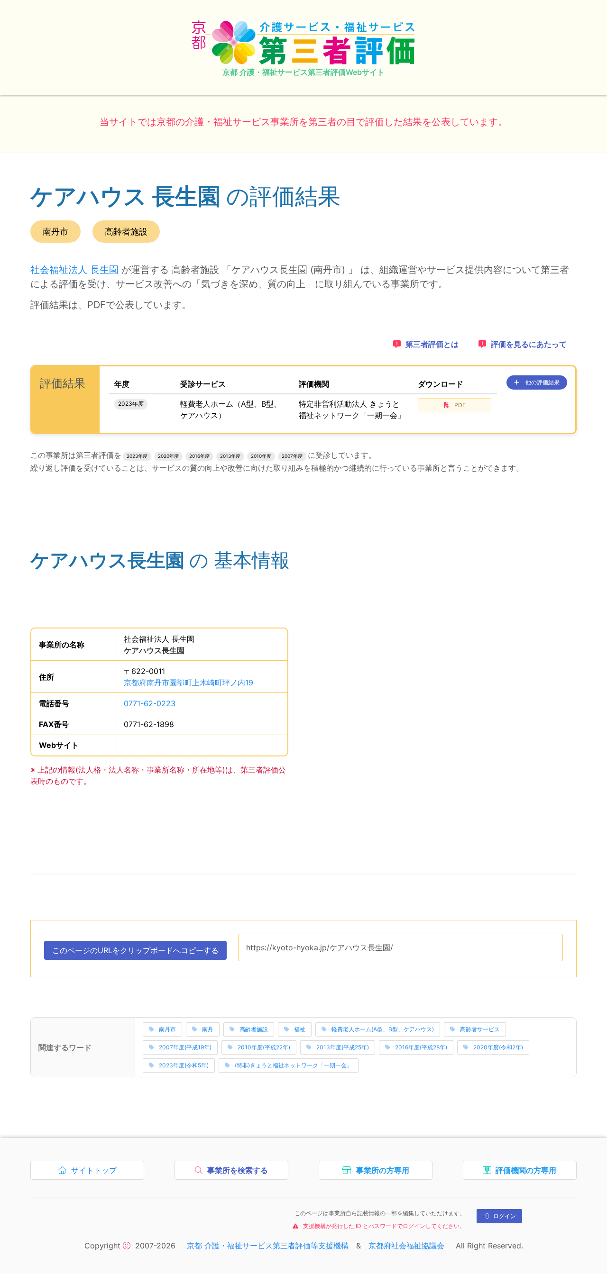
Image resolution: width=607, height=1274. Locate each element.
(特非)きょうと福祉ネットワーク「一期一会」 (293, 1065)
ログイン (504, 1215)
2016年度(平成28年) (421, 1047)
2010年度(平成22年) (264, 1047)
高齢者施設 (253, 1029)
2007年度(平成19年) (185, 1047)
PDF (460, 405)
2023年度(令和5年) (184, 1065)
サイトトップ (96, 1172)
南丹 (207, 1029)
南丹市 (167, 1029)
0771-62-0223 (149, 703)
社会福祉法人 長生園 (74, 269)
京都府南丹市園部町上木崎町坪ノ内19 (188, 682)
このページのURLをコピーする (135, 953)
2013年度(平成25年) (342, 1047)
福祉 (299, 1029)
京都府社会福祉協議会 (406, 1245)
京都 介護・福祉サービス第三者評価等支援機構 (268, 1245)
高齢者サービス (480, 1029)
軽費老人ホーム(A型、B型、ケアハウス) (382, 1029)
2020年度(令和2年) (498, 1047)
